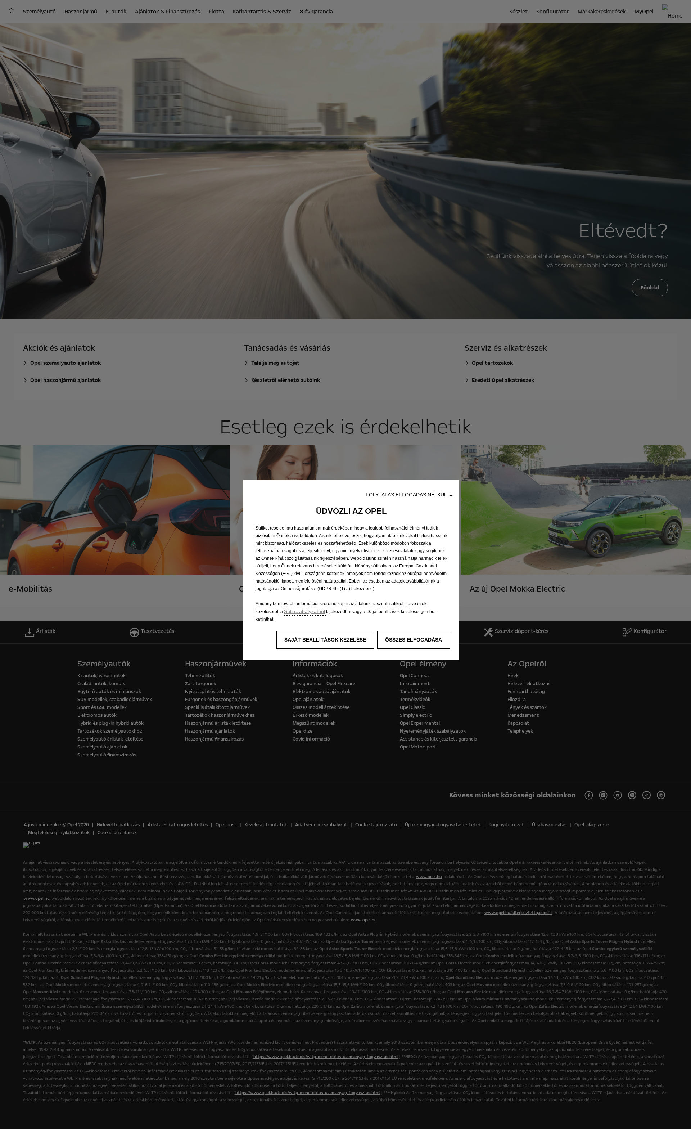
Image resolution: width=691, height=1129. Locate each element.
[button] (409, 495)
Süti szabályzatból (304, 611)
